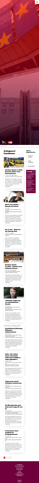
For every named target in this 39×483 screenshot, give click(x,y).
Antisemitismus (7, 364)
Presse (19, 471)
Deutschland (11, 309)
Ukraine (20, 176)
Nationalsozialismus (19, 337)
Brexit (6, 439)
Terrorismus (17, 365)
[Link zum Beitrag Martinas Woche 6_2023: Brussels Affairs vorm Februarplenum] (14, 162)
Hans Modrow (11, 176)
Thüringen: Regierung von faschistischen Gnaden (12, 302)
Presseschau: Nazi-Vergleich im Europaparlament (12, 432)
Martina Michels (14, 175)
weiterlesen (8, 186)
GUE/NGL (19, 388)
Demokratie (7, 211)
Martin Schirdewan (16, 307)
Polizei (21, 211)
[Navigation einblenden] (37, 2)
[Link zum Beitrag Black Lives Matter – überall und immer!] (14, 196)
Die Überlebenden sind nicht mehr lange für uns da (13, 407)
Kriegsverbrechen (12, 337)
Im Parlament (19, 464)
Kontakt (19, 481)
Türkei (18, 176)
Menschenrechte (16, 211)
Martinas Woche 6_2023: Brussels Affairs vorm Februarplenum (13, 171)
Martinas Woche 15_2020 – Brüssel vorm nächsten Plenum (13, 266)
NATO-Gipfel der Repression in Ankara (30, 189)
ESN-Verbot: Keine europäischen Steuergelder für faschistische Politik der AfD (31, 183)
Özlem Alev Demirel (30, 156)
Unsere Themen (19, 467)
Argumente (12, 233)
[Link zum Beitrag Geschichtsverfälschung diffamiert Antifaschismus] (12, 325)
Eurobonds (7, 272)
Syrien (16, 176)
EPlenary (11, 388)
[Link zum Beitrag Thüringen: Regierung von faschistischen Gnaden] (14, 292)
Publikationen (19, 475)
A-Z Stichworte (19, 469)
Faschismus (7, 176)
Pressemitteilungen (8, 308)
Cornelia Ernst (7, 209)
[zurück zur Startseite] (7, 142)
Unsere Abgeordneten (19, 465)
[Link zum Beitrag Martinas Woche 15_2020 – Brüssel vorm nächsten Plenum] (14, 256)
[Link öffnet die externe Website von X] (3, 1)
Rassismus (7, 212)
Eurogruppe (11, 272)
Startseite (19, 480)
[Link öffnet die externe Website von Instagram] (1, 1)
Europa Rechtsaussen (14, 209)
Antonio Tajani (7, 388)
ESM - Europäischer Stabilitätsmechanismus (12, 271)
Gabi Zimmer (16, 386)
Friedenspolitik (16, 234)
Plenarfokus (19, 472)
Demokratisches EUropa (9, 386)
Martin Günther (31, 166)
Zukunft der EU (12, 336)
